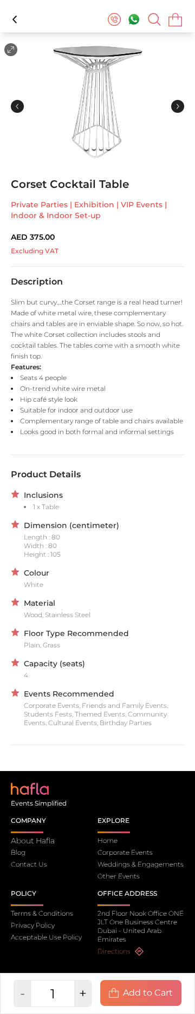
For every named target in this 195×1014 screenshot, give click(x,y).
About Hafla (33, 841)
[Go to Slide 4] (108, 148)
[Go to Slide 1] (86, 147)
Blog (18, 852)
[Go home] (30, 788)
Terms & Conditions (42, 913)
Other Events (119, 876)
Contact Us (29, 864)
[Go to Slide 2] (94, 148)
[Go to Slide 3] (101, 148)
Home (108, 840)
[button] (97, 99)
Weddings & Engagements (141, 864)
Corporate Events (125, 852)
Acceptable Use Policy (46, 937)
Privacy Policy (33, 925)
